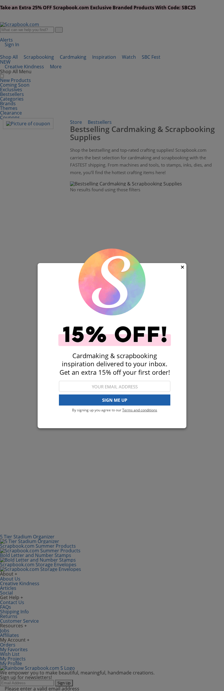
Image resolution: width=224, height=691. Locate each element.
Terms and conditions (139, 410)
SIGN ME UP (114, 400)
